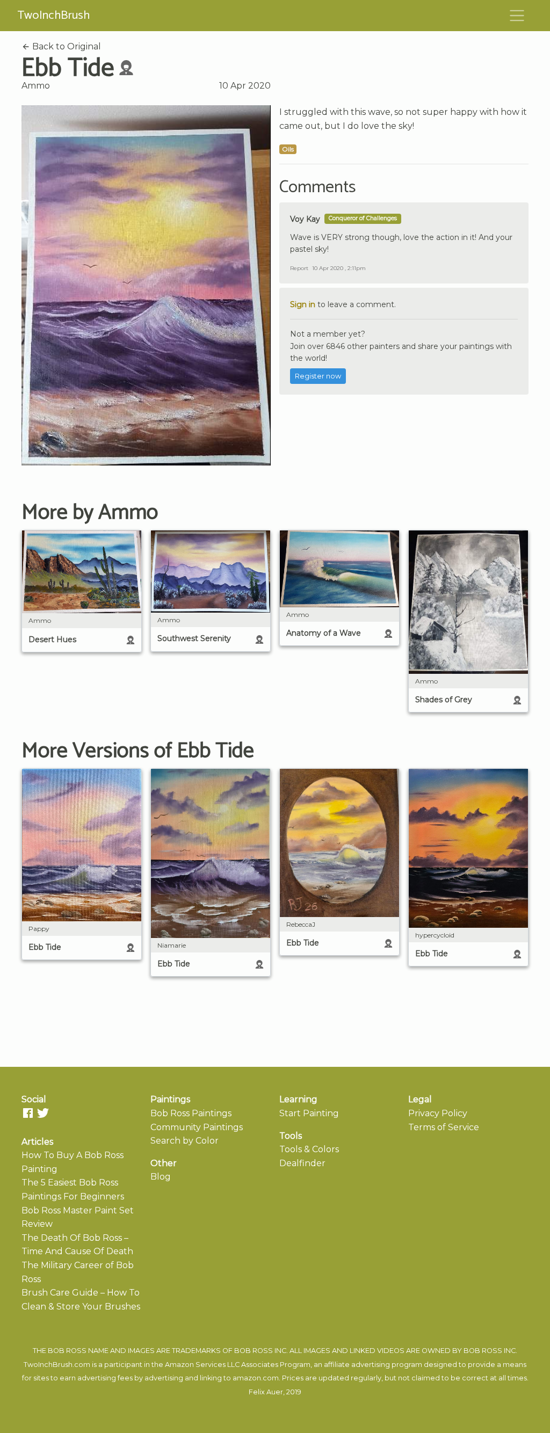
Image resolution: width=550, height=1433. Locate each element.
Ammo (35, 86)
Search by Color (184, 1141)
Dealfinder (302, 1163)
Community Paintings (196, 1127)
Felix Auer (266, 1392)
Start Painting (309, 1113)
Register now (318, 376)
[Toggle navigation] (517, 15)
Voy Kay (305, 219)
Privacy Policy (437, 1113)
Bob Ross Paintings (190, 1113)
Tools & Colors (309, 1149)
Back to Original (65, 46)
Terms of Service (443, 1127)
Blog (160, 1177)
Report (299, 268)
